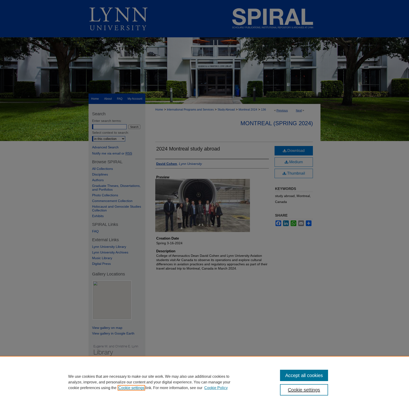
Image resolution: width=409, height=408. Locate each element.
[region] (204, 382)
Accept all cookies (304, 375)
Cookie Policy (216, 388)
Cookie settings (131, 388)
